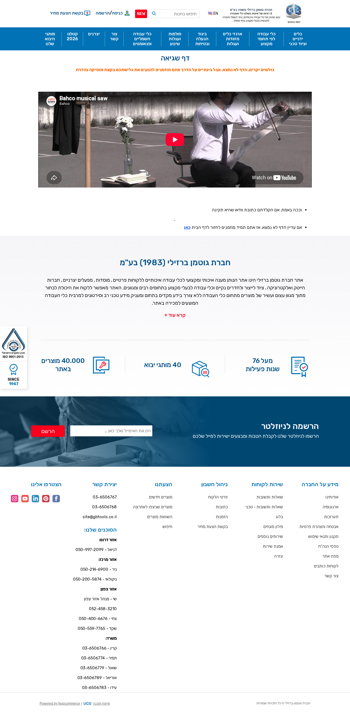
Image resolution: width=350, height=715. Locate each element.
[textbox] (174, 14)
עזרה (278, 556)
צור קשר (331, 575)
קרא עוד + (175, 315)
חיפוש (167, 526)
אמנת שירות (273, 546)
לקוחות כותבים (326, 566)
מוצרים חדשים (160, 497)
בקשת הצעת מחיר (212, 526)
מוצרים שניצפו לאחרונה (152, 506)
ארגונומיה (331, 506)
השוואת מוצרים (159, 516)
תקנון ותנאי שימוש (323, 536)
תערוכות (331, 516)
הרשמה (103, 13)
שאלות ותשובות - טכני (264, 506)
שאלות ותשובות (269, 497)
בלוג (279, 516)
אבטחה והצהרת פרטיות (319, 526)
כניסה (117, 13)
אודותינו (332, 497)
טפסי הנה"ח (328, 546)
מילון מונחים (273, 526)
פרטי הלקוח (218, 497)
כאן (187, 227)
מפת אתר (330, 556)
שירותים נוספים (270, 536)
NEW (141, 13)
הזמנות (222, 516)
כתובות (222, 506)
